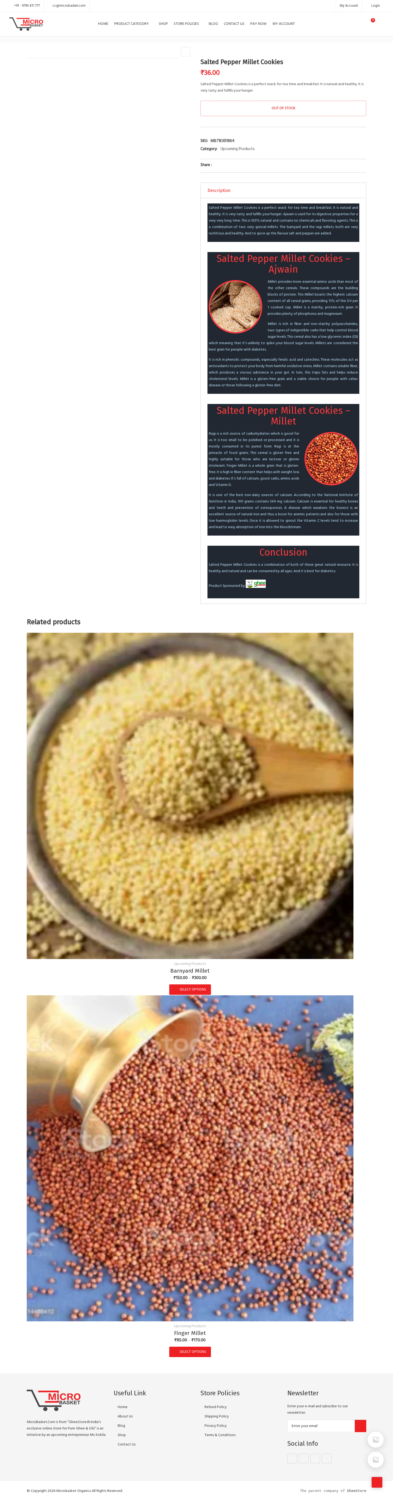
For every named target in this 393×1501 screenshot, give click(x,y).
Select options (193, 990)
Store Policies (186, 24)
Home (103, 24)
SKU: (204, 141)
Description (218, 190)
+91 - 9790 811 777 (27, 6)
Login (375, 6)
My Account (349, 6)
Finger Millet (190, 1333)
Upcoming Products (238, 149)
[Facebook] (292, 1458)
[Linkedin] (327, 1458)
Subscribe (360, 1426)
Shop (163, 24)
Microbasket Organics (73, 1491)
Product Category (131, 24)
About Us (125, 1416)
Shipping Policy (217, 1416)
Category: (209, 149)
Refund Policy (216, 1407)
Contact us (234, 24)
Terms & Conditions (220, 1435)
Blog (213, 24)
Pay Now (258, 24)
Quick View (190, 951)
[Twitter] (304, 1458)
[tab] (283, 190)
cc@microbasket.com (69, 6)
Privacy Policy (216, 1426)
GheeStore (356, 1491)
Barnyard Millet (190, 971)
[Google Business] (315, 1458)
